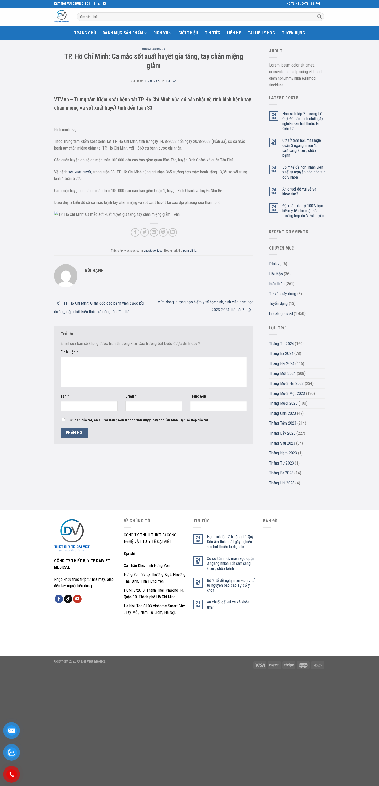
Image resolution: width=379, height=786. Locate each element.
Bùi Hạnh (172, 81)
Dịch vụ (160, 32)
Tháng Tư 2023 (281, 463)
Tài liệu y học (261, 32)
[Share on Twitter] (144, 232)
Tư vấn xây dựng (282, 293)
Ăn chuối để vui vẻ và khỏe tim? (299, 191)
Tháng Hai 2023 (281, 483)
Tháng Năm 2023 (283, 453)
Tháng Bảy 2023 (282, 433)
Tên (65, 396)
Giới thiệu (188, 32)
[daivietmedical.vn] (61, 16)
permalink (189, 250)
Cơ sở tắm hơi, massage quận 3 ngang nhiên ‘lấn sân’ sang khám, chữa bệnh (301, 148)
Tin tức (212, 32)
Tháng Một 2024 (282, 373)
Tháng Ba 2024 (281, 353)
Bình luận (69, 352)
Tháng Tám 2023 (282, 423)
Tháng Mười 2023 (283, 403)
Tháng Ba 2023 (281, 472)
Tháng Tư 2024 (281, 343)
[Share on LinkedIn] (172, 232)
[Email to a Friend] (154, 232)
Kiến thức (277, 283)
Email (131, 396)
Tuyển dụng (293, 32)
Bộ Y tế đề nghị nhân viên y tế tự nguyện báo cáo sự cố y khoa (303, 172)
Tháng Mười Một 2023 (287, 393)
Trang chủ (85, 32)
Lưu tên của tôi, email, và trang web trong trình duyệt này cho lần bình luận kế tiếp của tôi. (139, 420)
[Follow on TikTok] (99, 4)
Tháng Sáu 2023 (282, 443)
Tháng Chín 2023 (282, 413)
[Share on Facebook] (135, 232)
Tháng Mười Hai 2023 (286, 383)
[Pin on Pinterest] (163, 232)
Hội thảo (276, 273)
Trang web (198, 396)
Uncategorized (153, 49)
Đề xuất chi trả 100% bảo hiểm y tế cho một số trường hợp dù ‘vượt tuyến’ (303, 210)
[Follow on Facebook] (94, 4)
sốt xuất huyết (79, 172)
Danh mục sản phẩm (123, 32)
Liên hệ (234, 32)
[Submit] (319, 16)
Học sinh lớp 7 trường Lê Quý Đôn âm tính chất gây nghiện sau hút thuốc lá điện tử (302, 121)
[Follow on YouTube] (104, 4)
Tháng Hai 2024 (281, 363)
